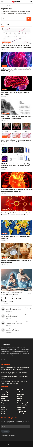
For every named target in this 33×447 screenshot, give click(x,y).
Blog (2, 403)
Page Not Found (8, 5)
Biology (4, 233)
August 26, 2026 (5, 49)
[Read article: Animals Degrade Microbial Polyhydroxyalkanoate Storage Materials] (16, 251)
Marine (19, 392)
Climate (3, 411)
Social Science (21, 407)
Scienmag (6, 444)
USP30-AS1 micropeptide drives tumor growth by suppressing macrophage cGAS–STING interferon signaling (15, 165)
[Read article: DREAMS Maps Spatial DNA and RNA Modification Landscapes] (16, 227)
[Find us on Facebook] (1, 359)
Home (2, 5)
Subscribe (5, 431)
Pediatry (19, 398)
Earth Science (4, 414)
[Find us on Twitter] (4, 359)
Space (19, 409)
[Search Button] (31, 1)
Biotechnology (5, 400)
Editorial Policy (21, 390)
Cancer (4, 160)
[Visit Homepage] (16, 1)
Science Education (6, 42)
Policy (19, 400)
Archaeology (5, 113)
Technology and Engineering (21, 412)
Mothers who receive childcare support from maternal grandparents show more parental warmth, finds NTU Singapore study (12, 297)
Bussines (3, 405)
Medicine (4, 65)
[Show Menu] (2, 1)
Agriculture (4, 390)
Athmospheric (5, 396)
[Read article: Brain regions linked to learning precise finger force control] (16, 83)
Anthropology (5, 392)
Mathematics (20, 394)
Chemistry (4, 209)
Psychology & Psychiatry (23, 403)
